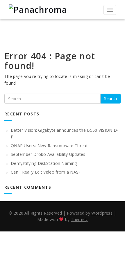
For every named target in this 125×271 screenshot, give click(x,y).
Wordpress (101, 213)
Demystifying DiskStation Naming (44, 163)
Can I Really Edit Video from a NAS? (46, 172)
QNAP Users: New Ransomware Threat (49, 145)
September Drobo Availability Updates (48, 154)
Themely (79, 219)
